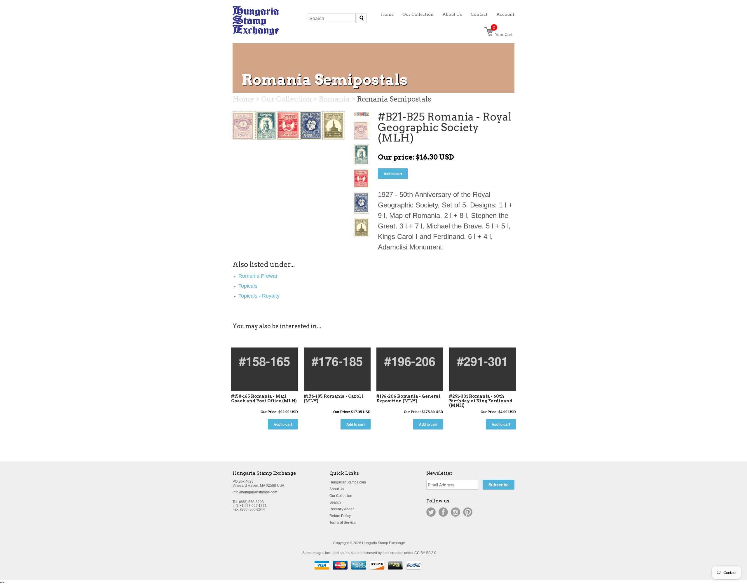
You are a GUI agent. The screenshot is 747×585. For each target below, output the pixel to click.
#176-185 (337, 361)
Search (335, 502)
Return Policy (340, 516)
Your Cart (502, 34)
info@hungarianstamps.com (255, 492)
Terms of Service (342, 523)
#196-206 (409, 361)
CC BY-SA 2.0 (425, 553)
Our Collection (340, 496)
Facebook (443, 512)
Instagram (455, 512)
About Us (336, 489)
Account (505, 14)
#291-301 (482, 361)
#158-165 (264, 361)
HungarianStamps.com (347, 482)
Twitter (431, 512)
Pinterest (467, 512)
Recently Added (342, 509)
